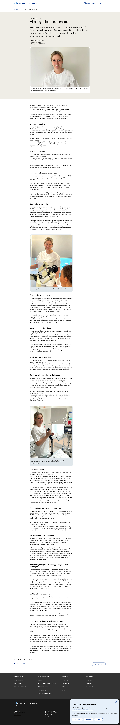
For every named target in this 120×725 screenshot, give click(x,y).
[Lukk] (116, 702)
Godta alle (77, 719)
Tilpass (99, 719)
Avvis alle (88, 719)
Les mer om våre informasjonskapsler (82, 709)
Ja (17, 663)
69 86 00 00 (17, 714)
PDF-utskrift (100, 664)
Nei (24, 663)
